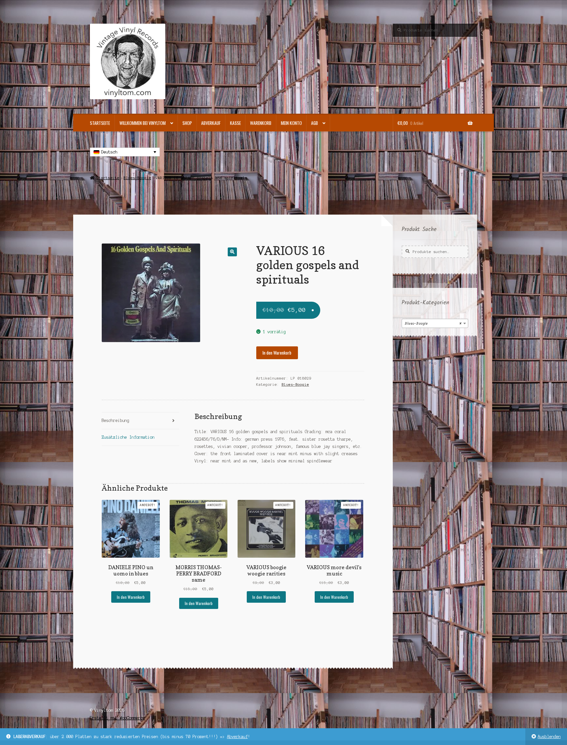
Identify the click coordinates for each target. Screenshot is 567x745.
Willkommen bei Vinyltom (142, 123)
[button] (232, 251)
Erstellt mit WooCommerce (117, 718)
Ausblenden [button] (549, 736)
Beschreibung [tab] (115, 420)
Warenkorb (260, 123)
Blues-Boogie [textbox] (433, 323)
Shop (187, 123)
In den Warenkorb (276, 352)
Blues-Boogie (137, 178)
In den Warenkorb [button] (131, 597)
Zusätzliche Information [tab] (128, 437)
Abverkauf (237, 736)
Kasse (235, 123)
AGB (314, 123)
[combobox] (435, 323)
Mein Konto (291, 123)
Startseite (100, 123)
